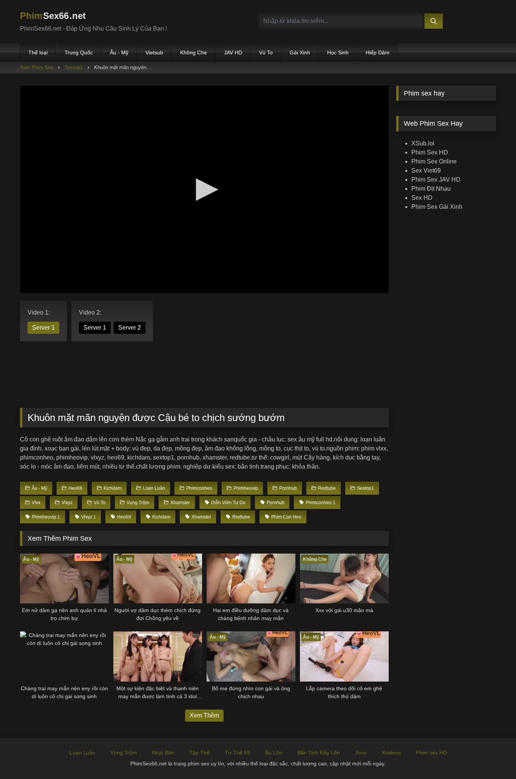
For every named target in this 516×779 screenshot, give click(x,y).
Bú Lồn (273, 753)
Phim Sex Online (434, 161)
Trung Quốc (79, 52)
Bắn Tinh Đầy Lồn (318, 753)
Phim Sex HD (429, 152)
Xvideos (391, 753)
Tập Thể (199, 753)
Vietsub (154, 52)
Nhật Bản (163, 753)
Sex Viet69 (426, 170)
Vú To (266, 52)
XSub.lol (422, 143)
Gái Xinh (300, 52)
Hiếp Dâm (377, 52)
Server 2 (129, 327)
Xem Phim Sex (36, 67)
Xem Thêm (204, 715)
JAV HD (233, 52)
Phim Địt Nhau (431, 188)
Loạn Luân (82, 753)
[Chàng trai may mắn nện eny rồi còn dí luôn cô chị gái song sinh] (64, 656)
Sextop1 (74, 67)
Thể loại (38, 52)
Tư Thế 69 (237, 753)
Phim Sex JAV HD (435, 179)
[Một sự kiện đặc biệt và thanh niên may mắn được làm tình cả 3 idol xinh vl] (157, 656)
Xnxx (361, 753)
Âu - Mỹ (119, 52)
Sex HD (422, 197)
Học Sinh (338, 52)
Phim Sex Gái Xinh (436, 207)
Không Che (193, 52)
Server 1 (43, 327)
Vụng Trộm (123, 753)
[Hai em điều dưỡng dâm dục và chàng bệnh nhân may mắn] (251, 578)
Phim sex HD (431, 753)
